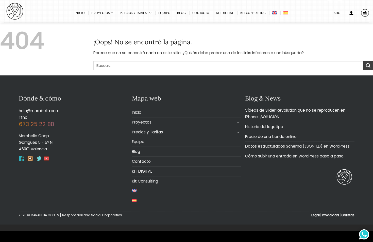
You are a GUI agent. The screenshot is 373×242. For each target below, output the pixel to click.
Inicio (80, 13)
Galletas (347, 215)
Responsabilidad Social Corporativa (92, 215)
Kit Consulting (253, 13)
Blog (181, 13)
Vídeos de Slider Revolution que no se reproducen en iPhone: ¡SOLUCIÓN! (295, 113)
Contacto (200, 13)
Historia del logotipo (264, 126)
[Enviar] (368, 65)
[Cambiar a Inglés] (274, 13)
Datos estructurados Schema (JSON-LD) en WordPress (297, 146)
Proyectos (100, 13)
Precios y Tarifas (134, 13)
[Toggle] (238, 122)
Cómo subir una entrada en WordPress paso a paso (294, 156)
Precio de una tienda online (271, 136)
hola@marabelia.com (39, 110)
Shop (338, 13)
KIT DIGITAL (225, 13)
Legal (315, 215)
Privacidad (330, 215)
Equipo (164, 13)
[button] (351, 12)
